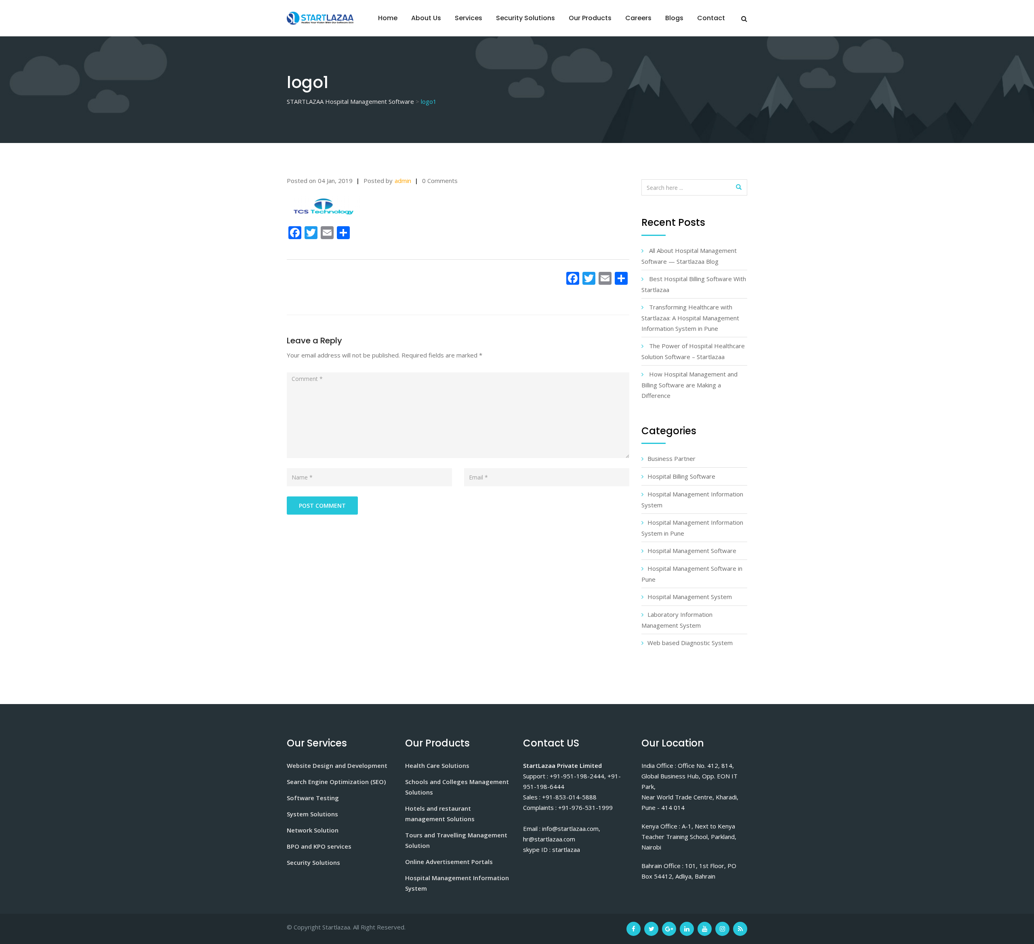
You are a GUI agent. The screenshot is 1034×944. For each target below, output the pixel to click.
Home (387, 18)
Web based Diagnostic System (690, 643)
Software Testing (313, 798)
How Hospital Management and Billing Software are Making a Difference (689, 384)
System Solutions (312, 814)
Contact (711, 18)
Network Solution (312, 830)
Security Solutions (525, 18)
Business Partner (671, 458)
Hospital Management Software (691, 551)
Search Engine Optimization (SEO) (336, 782)
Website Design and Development (337, 765)
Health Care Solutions (437, 765)
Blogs (674, 18)
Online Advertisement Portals (449, 862)
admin (403, 181)
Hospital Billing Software (681, 476)
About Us (426, 18)
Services (468, 18)
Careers (638, 18)
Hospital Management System (689, 597)
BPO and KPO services (319, 846)
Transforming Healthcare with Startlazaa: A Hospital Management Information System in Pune (690, 317)
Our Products (590, 18)
